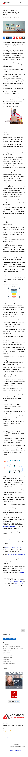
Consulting (18, 17)
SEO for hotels (6, 652)
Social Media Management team (13, 547)
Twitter (22, 583)
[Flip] (17, 38)
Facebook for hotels (8, 665)
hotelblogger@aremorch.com (10, 737)
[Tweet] (7, 38)
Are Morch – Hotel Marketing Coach (13, 581)
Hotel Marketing (7, 650)
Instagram (18, 585)
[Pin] (14, 38)
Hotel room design (7, 657)
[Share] (4, 38)
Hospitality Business (8, 654)
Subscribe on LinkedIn (9, 638)
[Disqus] (14, 607)
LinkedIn (6, 585)
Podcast (6, 587)
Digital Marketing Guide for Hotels (11, 646)
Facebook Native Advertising (11, 526)
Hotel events (6, 659)
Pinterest (12, 585)
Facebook (16, 583)
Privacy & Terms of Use (15, 750)
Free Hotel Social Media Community (16, 554)
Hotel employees (7, 661)
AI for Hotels (6, 644)
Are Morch (6, 17)
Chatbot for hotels (7, 655)
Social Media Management (9, 663)
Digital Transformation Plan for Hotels (13, 648)
